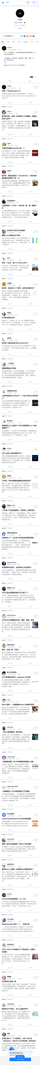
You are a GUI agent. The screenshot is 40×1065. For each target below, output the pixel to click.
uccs (8, 700)
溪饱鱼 (9, 976)
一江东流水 (10, 363)
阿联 (8, 1033)
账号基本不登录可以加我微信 (16, 230)
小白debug (10, 1004)
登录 (34, 2)
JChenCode (11, 757)
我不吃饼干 (10, 944)
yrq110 (9, 894)
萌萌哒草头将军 (12, 391)
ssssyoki (10, 727)
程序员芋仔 (10, 864)
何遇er (9, 313)
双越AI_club (11, 505)
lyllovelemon (11, 615)
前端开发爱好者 (12, 533)
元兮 (8, 258)
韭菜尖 (9, 476)
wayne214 (10, 839)
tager (9, 143)
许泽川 (9, 171)
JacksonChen (11, 562)
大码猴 (9, 283)
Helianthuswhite (12, 786)
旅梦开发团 (10, 645)
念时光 (9, 338)
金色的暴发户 (11, 201)
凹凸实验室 (10, 814)
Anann (9, 448)
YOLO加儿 (10, 919)
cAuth (9, 47)
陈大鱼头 (10, 421)
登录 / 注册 (20, 1059)
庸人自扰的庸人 (12, 672)
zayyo (9, 111)
